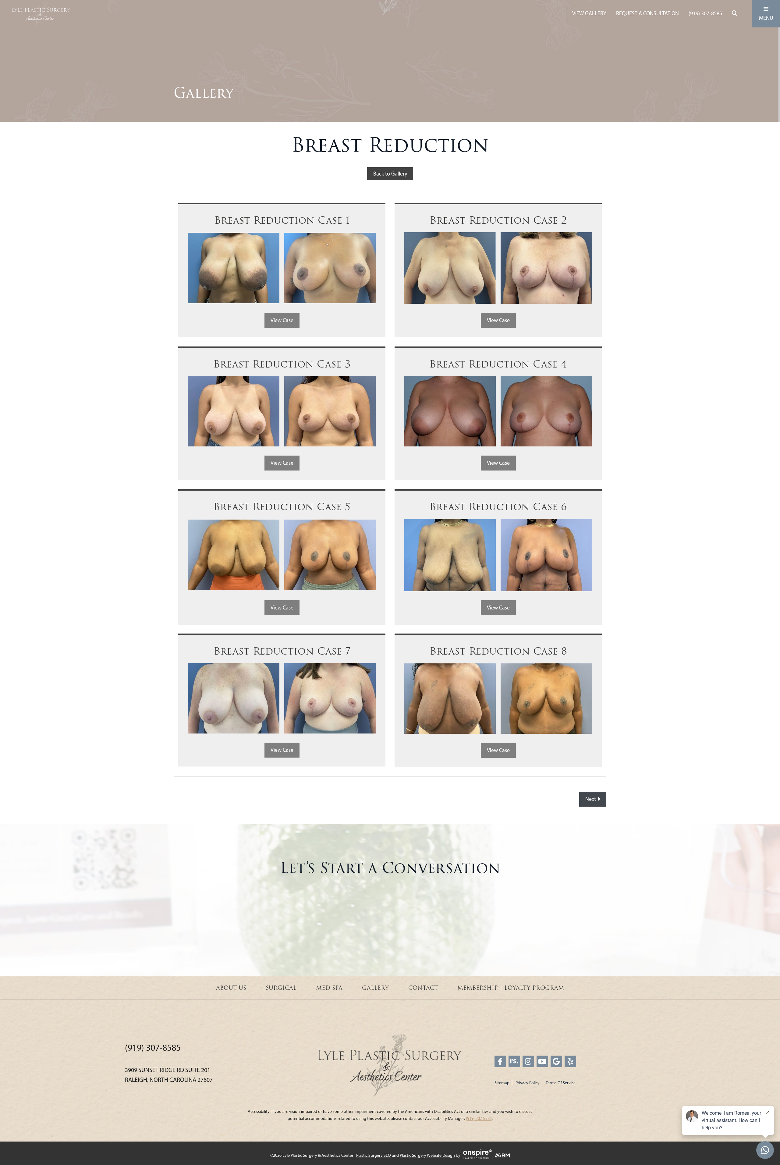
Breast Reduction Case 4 (498, 364)
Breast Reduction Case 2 (498, 220)
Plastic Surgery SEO (373, 1155)
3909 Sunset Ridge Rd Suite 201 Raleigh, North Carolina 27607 (169, 1074)
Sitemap (502, 1082)
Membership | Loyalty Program (510, 988)
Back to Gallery (390, 173)
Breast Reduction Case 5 (281, 507)
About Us (231, 988)
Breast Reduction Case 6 (498, 507)
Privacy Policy (528, 1082)
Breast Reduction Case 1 (282, 220)
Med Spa (329, 988)
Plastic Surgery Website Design (427, 1155)
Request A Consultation (647, 13)
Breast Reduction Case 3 (281, 364)
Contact (423, 988)
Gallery (375, 988)
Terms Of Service (561, 1082)
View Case (282, 320)
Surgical (281, 988)
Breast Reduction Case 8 (498, 651)
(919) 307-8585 (705, 13)
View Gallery (589, 13)
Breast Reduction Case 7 (282, 651)
